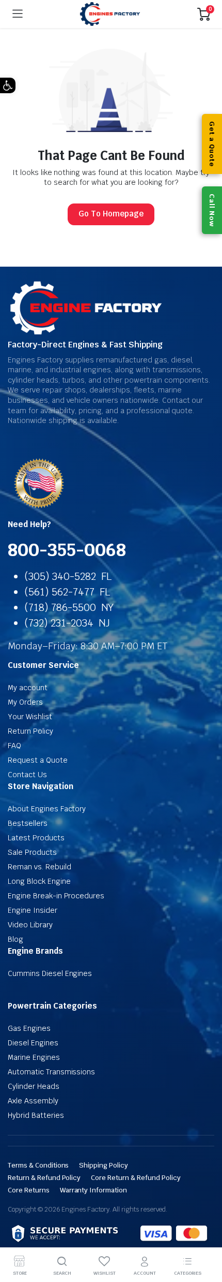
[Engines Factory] (110, 14)
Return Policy (30, 731)
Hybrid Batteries (36, 1115)
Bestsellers (27, 823)
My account (27, 687)
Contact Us (27, 774)
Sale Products (32, 852)
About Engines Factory (47, 808)
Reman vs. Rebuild (39, 866)
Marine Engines (34, 1057)
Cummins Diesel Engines (50, 973)
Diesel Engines (33, 1042)
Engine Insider (32, 910)
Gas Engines (29, 1028)
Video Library (30, 924)
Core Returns (29, 1190)
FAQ (14, 745)
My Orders (25, 702)
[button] (7, 85)
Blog (15, 939)
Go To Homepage (111, 213)
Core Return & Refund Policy (135, 1177)
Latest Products (36, 837)
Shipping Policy (103, 1165)
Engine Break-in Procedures (56, 895)
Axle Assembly (33, 1100)
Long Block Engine (39, 881)
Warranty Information (93, 1190)
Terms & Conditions (38, 1165)
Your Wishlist (30, 716)
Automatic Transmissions (51, 1071)
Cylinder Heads (33, 1086)
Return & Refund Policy (44, 1177)
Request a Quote (38, 760)
